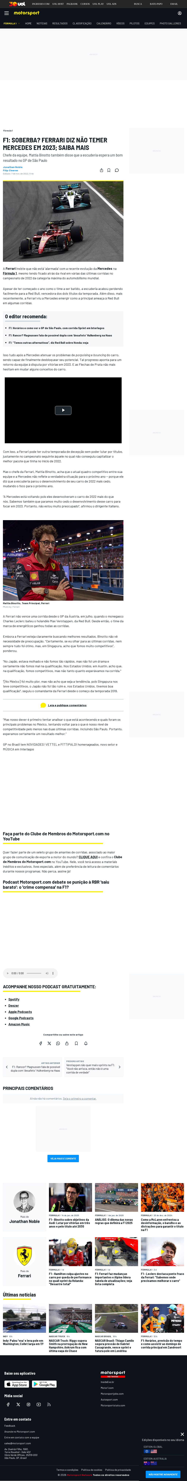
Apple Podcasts (20, 1012)
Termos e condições (67, 1469)
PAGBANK (72, 4)
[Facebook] (40, 1043)
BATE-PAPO (156, 4)
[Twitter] (49, 1043)
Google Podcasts (21, 1018)
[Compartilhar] (101, 170)
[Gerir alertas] (85, 1043)
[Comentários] (117, 170)
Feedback (9, 1425)
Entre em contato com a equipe (21, 1437)
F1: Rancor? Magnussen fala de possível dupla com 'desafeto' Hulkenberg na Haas (60, 335)
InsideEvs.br (107, 1381)
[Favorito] (108, 170)
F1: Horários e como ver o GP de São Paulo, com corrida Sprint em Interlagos (56, 328)
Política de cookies (91, 1469)
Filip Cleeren (10, 170)
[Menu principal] (6, 13)
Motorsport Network (79, 1474)
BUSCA (138, 4)
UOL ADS (111, 4)
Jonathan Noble (12, 167)
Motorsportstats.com (113, 1405)
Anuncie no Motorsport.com (19, 1431)
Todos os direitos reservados (111, 1474)
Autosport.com (109, 1399)
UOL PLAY (98, 4)
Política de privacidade (118, 1469)
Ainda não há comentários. (63, 1098)
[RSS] (49, 1404)
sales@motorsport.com (17, 1443)
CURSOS (85, 4)
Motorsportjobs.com (112, 1393)
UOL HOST (58, 4)
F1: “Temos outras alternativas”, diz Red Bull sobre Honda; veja (48, 342)
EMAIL (174, 4)
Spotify (13, 999)
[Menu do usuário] (179, 13)
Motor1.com (107, 1387)
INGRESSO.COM (40, 4)
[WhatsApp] (58, 1043)
